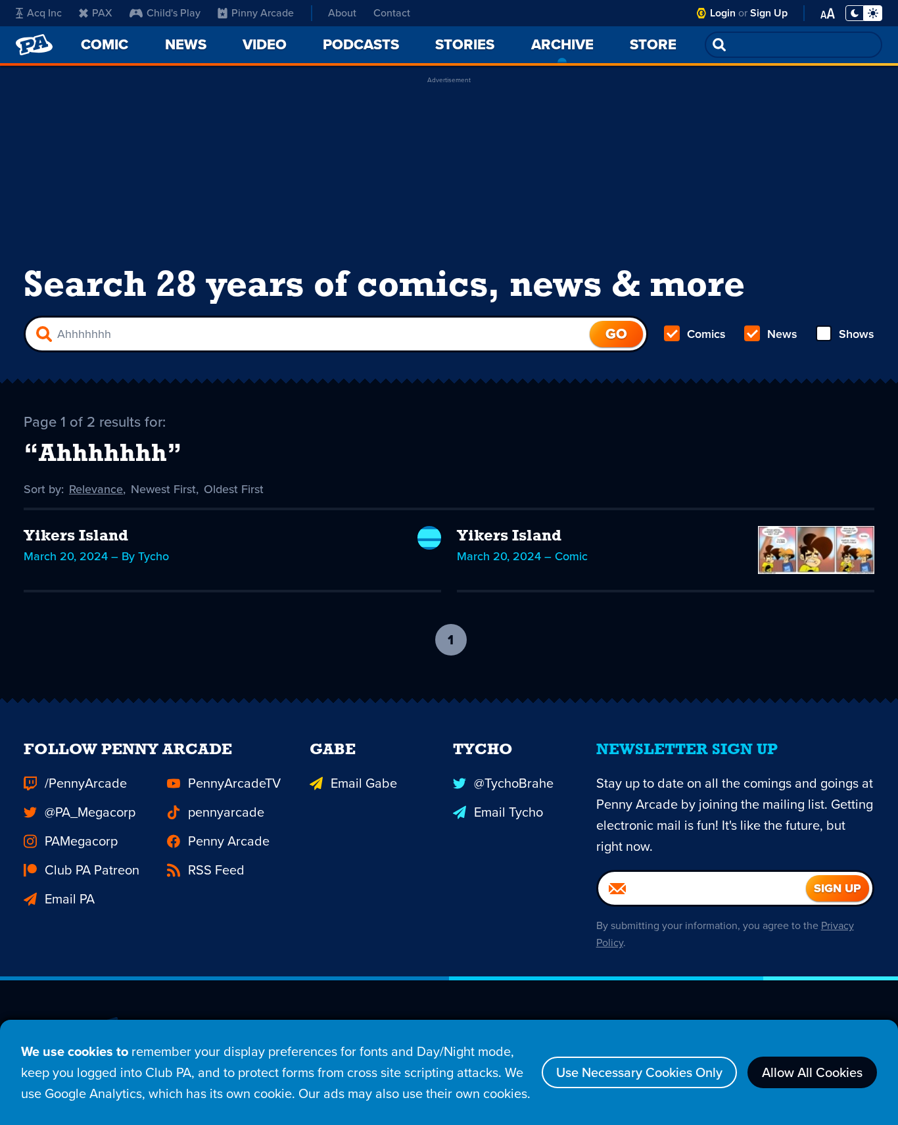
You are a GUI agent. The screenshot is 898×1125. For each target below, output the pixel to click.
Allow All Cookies (812, 1072)
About (342, 12)
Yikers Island (76, 536)
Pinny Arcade (262, 12)
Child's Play (174, 12)
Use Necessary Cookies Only (639, 1072)
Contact (391, 12)
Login (723, 12)
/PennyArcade (86, 783)
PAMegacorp (81, 841)
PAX (102, 12)
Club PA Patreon (92, 870)
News (782, 334)
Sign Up (769, 12)
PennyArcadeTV (234, 783)
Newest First (163, 489)
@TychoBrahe (514, 783)
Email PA (70, 899)
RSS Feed (216, 870)
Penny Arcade (229, 841)
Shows (856, 334)
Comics (706, 334)
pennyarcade (226, 812)
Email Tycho (508, 812)
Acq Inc (44, 12)
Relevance (96, 489)
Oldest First (234, 489)
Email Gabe (364, 783)
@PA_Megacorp (90, 812)
